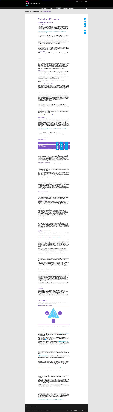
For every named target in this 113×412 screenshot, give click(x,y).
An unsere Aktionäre (52, 8)
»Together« (41, 8)
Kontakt (80, 1)
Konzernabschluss (65, 8)
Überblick (45, 8)
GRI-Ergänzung (71, 8)
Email (77, 1)
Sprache (86, 1)
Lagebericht (58, 8)
